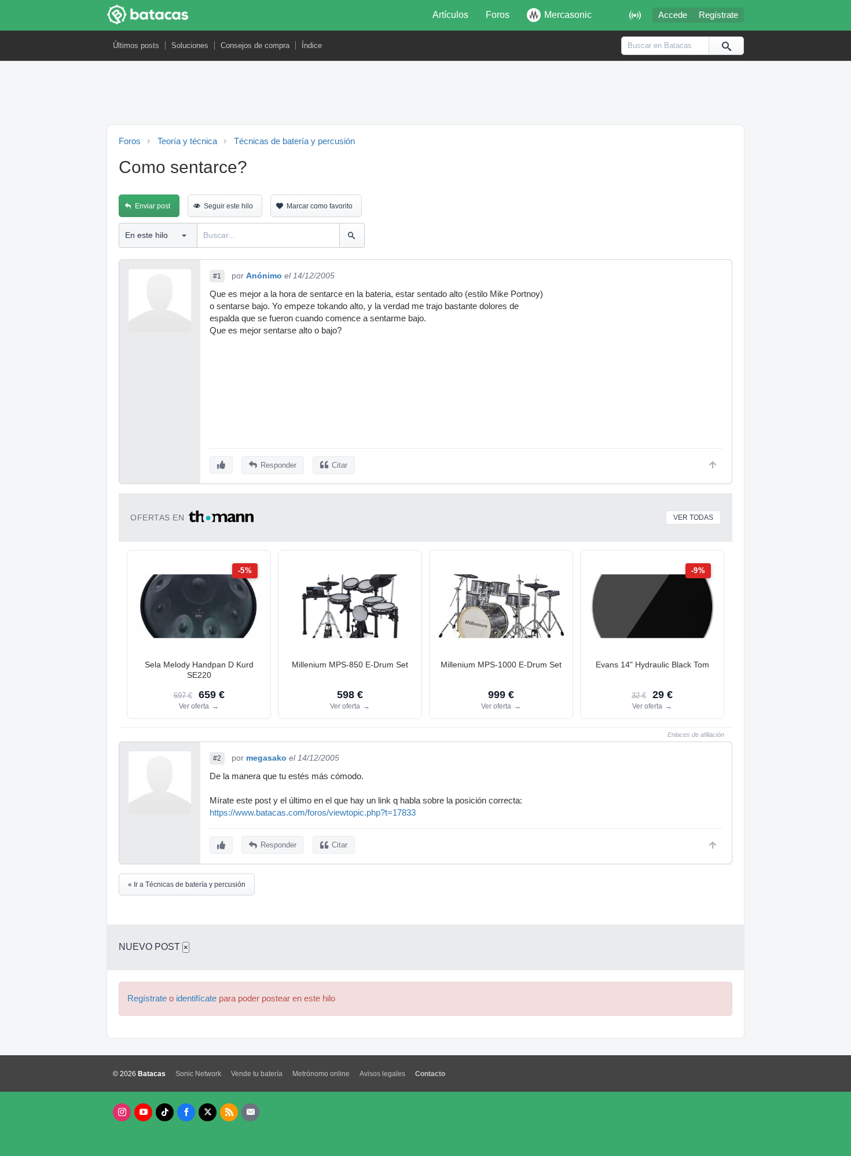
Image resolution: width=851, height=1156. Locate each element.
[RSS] (229, 1112)
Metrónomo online (321, 1074)
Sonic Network (198, 1074)
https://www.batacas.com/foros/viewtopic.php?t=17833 (313, 812)
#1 (217, 276)
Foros (497, 15)
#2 (217, 758)
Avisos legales (382, 1074)
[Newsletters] (250, 1112)
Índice (312, 45)
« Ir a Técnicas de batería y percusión (186, 884)
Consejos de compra (255, 45)
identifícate (196, 998)
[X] (208, 1112)
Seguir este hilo (228, 206)
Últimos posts (136, 45)
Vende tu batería (257, 1074)
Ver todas (693, 517)
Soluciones (189, 45)
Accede (672, 15)
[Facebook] (186, 1112)
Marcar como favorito (320, 206)
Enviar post (152, 206)
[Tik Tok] (165, 1112)
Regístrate (718, 15)
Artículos (450, 15)
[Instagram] (122, 1112)
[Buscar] (726, 45)
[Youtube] (143, 1112)
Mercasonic (568, 15)
